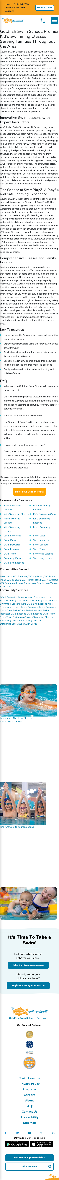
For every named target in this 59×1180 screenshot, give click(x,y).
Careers (29, 1095)
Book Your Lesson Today (29, 491)
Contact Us (29, 1112)
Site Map (29, 1123)
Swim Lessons (29, 1078)
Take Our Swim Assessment (28, 965)
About (29, 1100)
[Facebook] (6, 1132)
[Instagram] (17, 1132)
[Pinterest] (41, 1132)
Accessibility (29, 1117)
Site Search (29, 1166)
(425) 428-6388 (43, 21)
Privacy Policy (30, 1084)
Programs (30, 1089)
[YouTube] (29, 1132)
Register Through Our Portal (28, 985)
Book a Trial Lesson (44, 8)
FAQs (29, 1106)
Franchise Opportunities (29, 1157)
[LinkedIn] (53, 1132)
